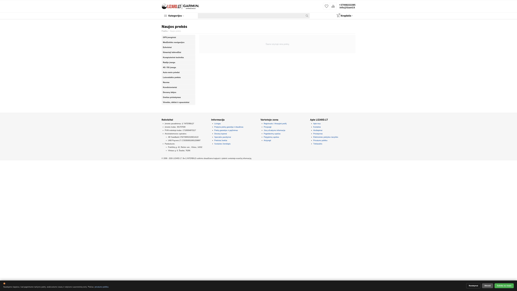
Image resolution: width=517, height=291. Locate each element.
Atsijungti (267, 140)
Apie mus (317, 124)
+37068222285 (347, 5)
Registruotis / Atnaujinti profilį (275, 124)
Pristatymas (318, 134)
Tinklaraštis (317, 144)
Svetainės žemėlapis (222, 144)
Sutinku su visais (504, 286)
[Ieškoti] (307, 15)
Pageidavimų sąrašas (272, 134)
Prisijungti (267, 127)
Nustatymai (473, 286)
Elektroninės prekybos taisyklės (325, 137)
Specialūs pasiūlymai (222, 137)
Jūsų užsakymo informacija (274, 130)
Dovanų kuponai (220, 134)
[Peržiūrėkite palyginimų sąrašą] (333, 8)
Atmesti (487, 286)
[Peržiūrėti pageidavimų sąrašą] (326, 8)
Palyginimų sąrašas (271, 137)
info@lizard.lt (347, 7)
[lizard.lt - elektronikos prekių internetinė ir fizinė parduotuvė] (180, 6)
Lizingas (217, 124)
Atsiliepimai (317, 130)
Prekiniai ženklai (220, 140)
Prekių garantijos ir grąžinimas (226, 130)
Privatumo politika (320, 140)
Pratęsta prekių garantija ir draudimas (228, 127)
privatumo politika (101, 287)
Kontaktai (317, 127)
